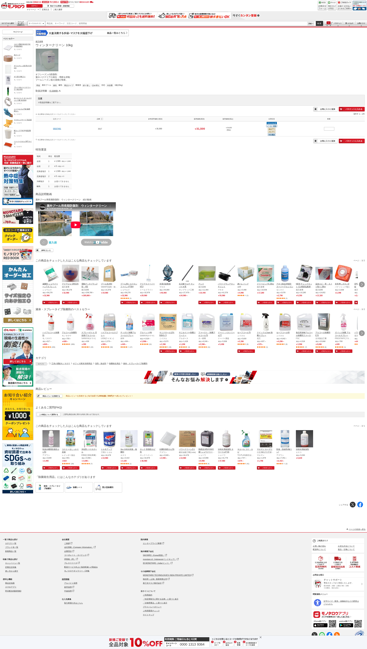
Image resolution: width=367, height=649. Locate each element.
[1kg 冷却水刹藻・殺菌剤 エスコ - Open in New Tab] (129, 439)
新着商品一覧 (10, 551)
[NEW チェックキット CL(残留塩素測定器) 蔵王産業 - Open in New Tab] (304, 274)
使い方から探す (11, 571)
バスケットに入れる (354, 109)
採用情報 (65, 579)
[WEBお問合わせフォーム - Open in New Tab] (322, 5)
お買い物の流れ (319, 546)
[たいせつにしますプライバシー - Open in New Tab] (359, 635)
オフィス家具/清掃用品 (82, 363)
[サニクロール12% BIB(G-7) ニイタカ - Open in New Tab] (168, 322)
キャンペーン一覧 (12, 563)
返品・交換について (346, 549)
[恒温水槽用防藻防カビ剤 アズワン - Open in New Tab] (51, 439)
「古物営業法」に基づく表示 (155, 603)
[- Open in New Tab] (321, 562)
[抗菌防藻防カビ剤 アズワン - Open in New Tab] (168, 439)
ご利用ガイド (322, 541)
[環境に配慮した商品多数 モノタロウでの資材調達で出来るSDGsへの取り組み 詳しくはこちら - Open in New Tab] (17, 493)
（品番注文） (21, 23)
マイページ (31, 9)
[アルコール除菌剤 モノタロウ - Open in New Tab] (70, 322)
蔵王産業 (39, 41)
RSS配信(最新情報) (13, 591)
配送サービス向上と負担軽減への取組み (81, 567)
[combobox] (176, 23)
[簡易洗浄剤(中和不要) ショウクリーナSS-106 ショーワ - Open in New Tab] (207, 439)
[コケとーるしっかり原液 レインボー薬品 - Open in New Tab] (70, 439)
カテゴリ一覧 (10, 543)
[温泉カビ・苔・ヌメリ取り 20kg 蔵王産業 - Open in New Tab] (324, 274)
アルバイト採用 (70, 583)
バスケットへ (53, 302)
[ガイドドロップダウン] (344, 7)
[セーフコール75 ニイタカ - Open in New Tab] (246, 322)
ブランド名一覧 (11, 547)
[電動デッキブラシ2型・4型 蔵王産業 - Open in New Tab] (90, 274)
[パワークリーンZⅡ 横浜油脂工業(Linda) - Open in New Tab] (187, 439)
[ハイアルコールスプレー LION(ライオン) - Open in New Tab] (109, 322)
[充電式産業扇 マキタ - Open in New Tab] (168, 274)
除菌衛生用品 (114, 363)
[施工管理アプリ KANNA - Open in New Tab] (17, 364)
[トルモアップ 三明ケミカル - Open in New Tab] (109, 439)
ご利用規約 (147, 595)
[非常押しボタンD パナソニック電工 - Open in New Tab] (343, 274)
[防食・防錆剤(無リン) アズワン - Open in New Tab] (285, 439)
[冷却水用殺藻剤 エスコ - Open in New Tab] (304, 439)
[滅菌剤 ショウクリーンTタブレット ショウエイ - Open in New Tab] (51, 274)
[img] (13, 6)
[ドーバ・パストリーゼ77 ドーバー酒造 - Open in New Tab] (226, 322)
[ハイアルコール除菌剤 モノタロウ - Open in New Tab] (51, 322)
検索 (319, 23)
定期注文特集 (10, 567)
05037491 (57, 129)
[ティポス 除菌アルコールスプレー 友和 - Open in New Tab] (129, 322)
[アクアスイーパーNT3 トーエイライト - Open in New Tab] (148, 274)
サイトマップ (148, 615)
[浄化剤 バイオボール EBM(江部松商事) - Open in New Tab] (90, 439)
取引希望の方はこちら (73, 603)
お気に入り (361, 23)
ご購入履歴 (57, 9)
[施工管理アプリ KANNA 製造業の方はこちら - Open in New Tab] (17, 386)
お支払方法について (346, 546)
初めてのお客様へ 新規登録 (60, 6)
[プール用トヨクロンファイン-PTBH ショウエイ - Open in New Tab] (129, 274)
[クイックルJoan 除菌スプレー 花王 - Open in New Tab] (265, 322)
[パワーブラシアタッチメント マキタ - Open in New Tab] (226, 274)
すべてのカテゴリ (35, 23)
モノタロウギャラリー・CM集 (76, 571)
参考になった (46, 250)
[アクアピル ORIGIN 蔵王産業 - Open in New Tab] (70, 274)
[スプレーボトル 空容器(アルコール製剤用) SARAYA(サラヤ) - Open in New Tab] (90, 322)
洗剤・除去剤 (100, 363)
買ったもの (349, 23)
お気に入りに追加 (327, 109)
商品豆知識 (9, 583)
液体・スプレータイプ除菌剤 (135, 363)
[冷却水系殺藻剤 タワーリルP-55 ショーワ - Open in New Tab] (226, 439)
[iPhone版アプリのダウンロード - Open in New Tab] (325, 624)
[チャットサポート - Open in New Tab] (332, 5)
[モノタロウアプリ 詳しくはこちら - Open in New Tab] (338, 614)
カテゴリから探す (8, 23)
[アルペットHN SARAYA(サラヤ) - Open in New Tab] (148, 322)
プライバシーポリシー (152, 607)
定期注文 (45, 9)
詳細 (310, 23)
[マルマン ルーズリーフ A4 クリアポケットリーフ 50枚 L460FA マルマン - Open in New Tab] (265, 439)
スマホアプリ (10, 587)
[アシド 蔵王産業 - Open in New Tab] (207, 274)
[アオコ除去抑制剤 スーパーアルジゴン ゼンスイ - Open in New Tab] (285, 274)
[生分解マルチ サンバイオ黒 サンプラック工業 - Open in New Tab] (187, 274)
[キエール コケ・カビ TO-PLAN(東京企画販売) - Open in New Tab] (246, 439)
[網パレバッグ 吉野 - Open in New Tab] (246, 274)
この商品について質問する (48, 414)
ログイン (34, 6)
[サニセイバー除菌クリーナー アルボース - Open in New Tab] (187, 322)
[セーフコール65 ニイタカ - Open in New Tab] (285, 322)
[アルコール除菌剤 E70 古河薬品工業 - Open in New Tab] (324, 322)
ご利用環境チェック (151, 611)
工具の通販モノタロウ (60, 363)
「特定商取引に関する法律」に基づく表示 (160, 599)
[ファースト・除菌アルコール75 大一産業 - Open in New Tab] (207, 322)
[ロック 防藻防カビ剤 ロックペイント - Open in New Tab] (148, 439)
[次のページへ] (362, 284)
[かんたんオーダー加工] (17, 323)
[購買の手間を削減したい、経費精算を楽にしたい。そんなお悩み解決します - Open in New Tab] (200, 377)
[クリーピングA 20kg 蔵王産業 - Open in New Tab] (265, 274)
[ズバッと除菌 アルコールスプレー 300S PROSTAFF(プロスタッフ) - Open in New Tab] (343, 322)
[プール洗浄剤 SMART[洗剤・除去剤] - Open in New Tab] (109, 274)
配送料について (319, 549)
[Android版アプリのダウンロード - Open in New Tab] (351, 624)
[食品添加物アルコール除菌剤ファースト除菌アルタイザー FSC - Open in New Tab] (304, 322)
